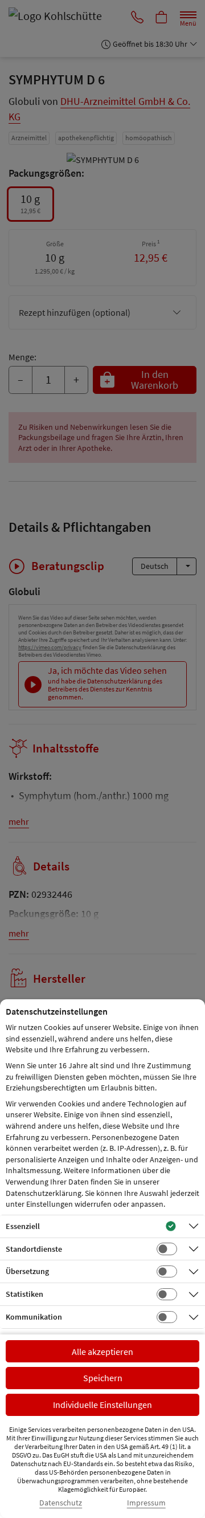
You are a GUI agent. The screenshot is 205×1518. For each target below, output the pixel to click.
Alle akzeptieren (102, 1351)
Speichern (102, 1377)
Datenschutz (60, 1503)
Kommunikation (34, 1317)
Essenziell (23, 1226)
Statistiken (24, 1294)
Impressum (146, 1503)
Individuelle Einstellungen (102, 1404)
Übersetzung (27, 1271)
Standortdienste (34, 1249)
